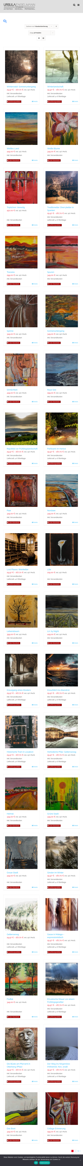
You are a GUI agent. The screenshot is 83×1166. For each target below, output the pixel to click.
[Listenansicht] (43, 38)
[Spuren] (62, 250)
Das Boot (11, 1128)
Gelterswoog (13, 934)
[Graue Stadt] (21, 851)
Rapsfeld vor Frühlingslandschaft (22, 448)
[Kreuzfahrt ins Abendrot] (62, 668)
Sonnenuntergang (55, 331)
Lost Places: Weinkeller (17, 569)
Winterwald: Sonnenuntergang (21, 86)
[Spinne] (21, 309)
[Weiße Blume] (62, 127)
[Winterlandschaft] (62, 65)
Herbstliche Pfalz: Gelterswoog (61, 752)
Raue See (51, 390)
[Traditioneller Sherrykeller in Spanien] (62, 186)
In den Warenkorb (13, 160)
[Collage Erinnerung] (62, 1107)
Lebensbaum (13, 631)
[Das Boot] (21, 1107)
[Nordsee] (62, 489)
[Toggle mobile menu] (78, 5)
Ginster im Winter (55, 872)
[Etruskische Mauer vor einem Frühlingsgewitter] (62, 977)
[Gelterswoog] (21, 913)
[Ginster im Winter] (62, 851)
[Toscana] (21, 250)
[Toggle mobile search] (74, 5)
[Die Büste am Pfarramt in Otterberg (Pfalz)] (21, 1042)
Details (35, 101)
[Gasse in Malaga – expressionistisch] (62, 913)
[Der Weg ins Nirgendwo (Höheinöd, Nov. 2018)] (62, 1042)
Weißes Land (13, 148)
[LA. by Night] (62, 610)
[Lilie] (62, 548)
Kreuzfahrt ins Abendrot (58, 690)
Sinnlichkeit (12, 390)
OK (36, 1163)
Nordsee (51, 510)
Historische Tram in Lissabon (20, 752)
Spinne (10, 331)
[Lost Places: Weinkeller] (21, 548)
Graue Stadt (12, 872)
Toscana (10, 272)
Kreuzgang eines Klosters (19, 690)
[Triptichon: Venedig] (21, 186)
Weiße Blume (53, 148)
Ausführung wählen (14, 101)
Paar (9, 510)
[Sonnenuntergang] (62, 309)
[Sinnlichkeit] (21, 368)
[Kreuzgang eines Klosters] (21, 668)
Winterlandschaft (55, 86)
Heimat (10, 814)
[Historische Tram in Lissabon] (21, 730)
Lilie (49, 569)
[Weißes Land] (21, 127)
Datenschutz (44, 1163)
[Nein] (80, 1160)
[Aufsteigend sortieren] (56, 26)
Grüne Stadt (53, 814)
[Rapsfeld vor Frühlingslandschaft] (21, 427)
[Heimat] (21, 792)
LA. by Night (53, 631)
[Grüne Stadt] (62, 792)
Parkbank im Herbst (56, 448)
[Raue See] (62, 368)
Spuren (50, 272)
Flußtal (10, 999)
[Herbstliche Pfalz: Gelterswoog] (62, 730)
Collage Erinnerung (56, 1128)
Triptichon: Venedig (16, 207)
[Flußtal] (21, 977)
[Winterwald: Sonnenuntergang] (21, 65)
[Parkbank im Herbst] (62, 427)
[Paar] (21, 489)
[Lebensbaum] (21, 610)
